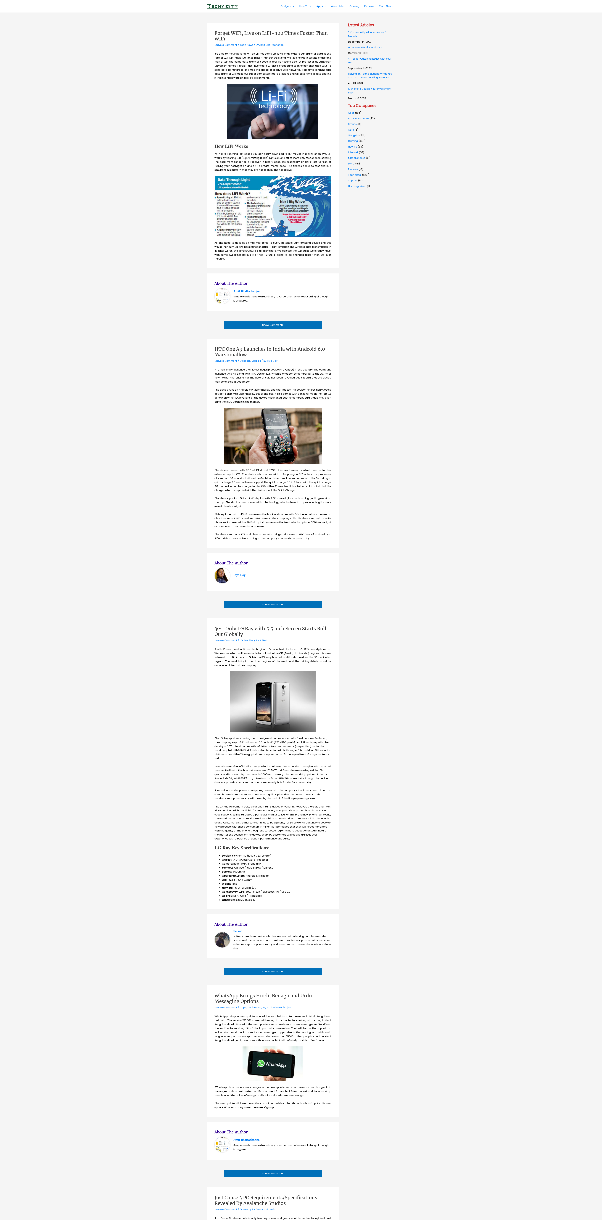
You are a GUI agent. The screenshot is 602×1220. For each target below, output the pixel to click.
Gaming (244, 1209)
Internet (353, 152)
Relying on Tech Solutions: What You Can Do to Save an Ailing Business (370, 75)
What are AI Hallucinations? (365, 47)
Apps (243, 1007)
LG (241, 640)
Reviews (353, 169)
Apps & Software (358, 118)
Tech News (246, 45)
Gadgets (245, 361)
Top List (352, 180)
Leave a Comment (225, 45)
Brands (352, 124)
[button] (292, 6)
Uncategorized (357, 186)
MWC (351, 163)
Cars (351, 130)
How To (352, 146)
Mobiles (256, 361)
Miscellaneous (356, 158)
